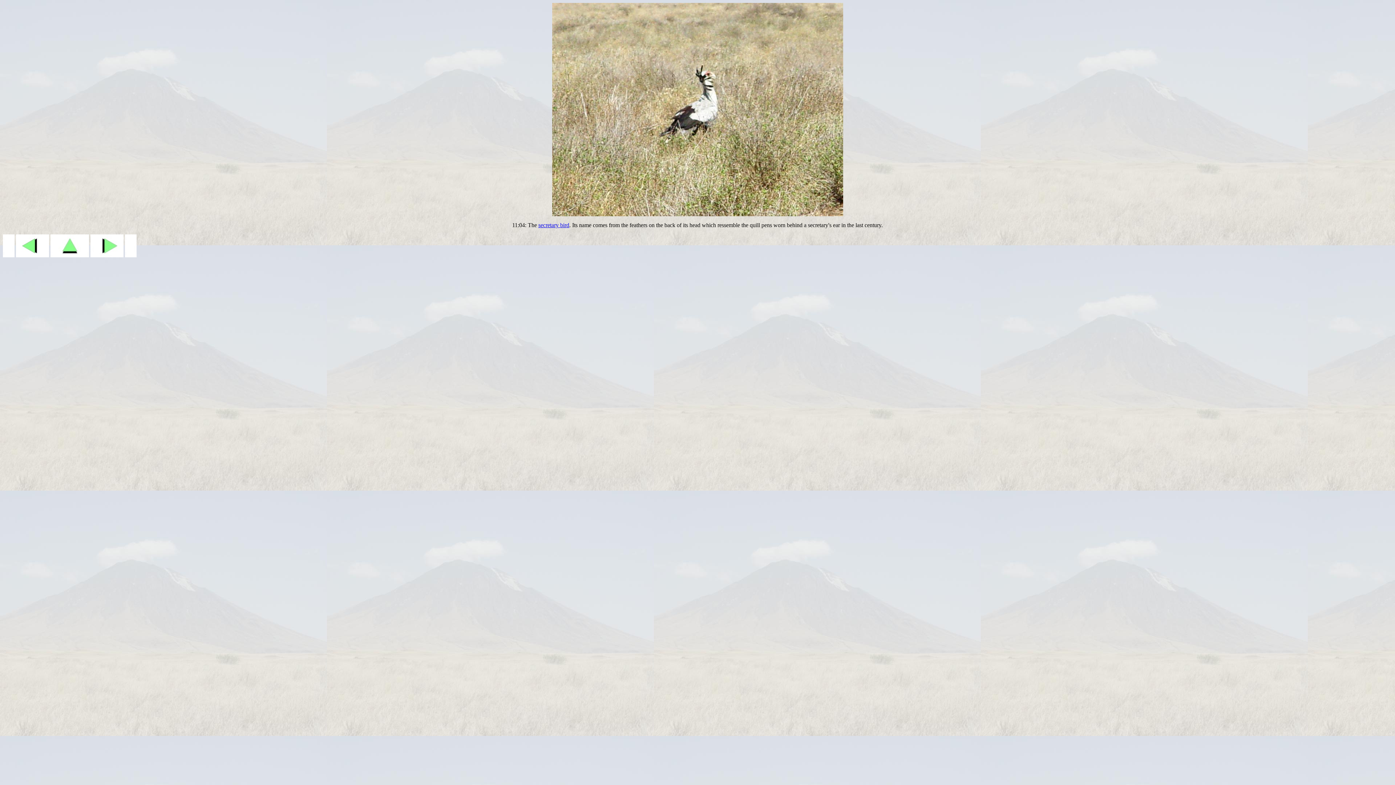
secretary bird (553, 225)
